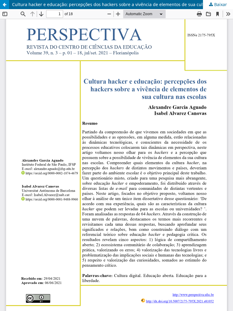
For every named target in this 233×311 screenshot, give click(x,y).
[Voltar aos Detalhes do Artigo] (4, 4)
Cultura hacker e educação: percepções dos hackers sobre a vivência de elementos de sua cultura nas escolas (122, 4)
